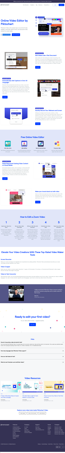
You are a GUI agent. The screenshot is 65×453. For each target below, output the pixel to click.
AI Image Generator (16, 429)
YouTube (49, 431)
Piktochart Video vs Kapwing (59, 432)
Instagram (49, 428)
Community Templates (28, 432)
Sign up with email (16, 34)
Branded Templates (16, 435)
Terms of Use (56, 444)
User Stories (26, 429)
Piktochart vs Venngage (58, 429)
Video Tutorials (37, 428)
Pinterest (49, 432)
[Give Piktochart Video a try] (49, 27)
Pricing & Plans (46, 4)
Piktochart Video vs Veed (59, 431)
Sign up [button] (61, 4)
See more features (16, 436)
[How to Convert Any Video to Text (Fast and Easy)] (54, 386)
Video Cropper (5, 267)
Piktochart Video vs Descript (59, 433)
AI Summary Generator (16, 431)
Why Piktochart (25, 4)
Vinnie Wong (3, 399)
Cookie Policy (50, 444)
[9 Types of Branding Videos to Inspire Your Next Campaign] (11, 386)
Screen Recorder (6, 259)
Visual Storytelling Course (39, 429)
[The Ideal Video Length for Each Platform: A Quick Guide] (32, 386)
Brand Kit (14, 433)
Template (14, 438)
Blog (36, 4)
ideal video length (10, 270)
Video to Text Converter (8, 274)
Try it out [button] (37, 67)
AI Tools (14, 432)
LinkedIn (49, 433)
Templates (32, 4)
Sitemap (39, 444)
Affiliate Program (27, 431)
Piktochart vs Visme (58, 428)
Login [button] (55, 4)
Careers (25, 428)
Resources (40, 4)
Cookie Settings (44, 444)
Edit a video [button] (32, 324)
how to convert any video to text (39, 277)
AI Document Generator (17, 428)
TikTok (49, 429)
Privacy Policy (61, 444)
